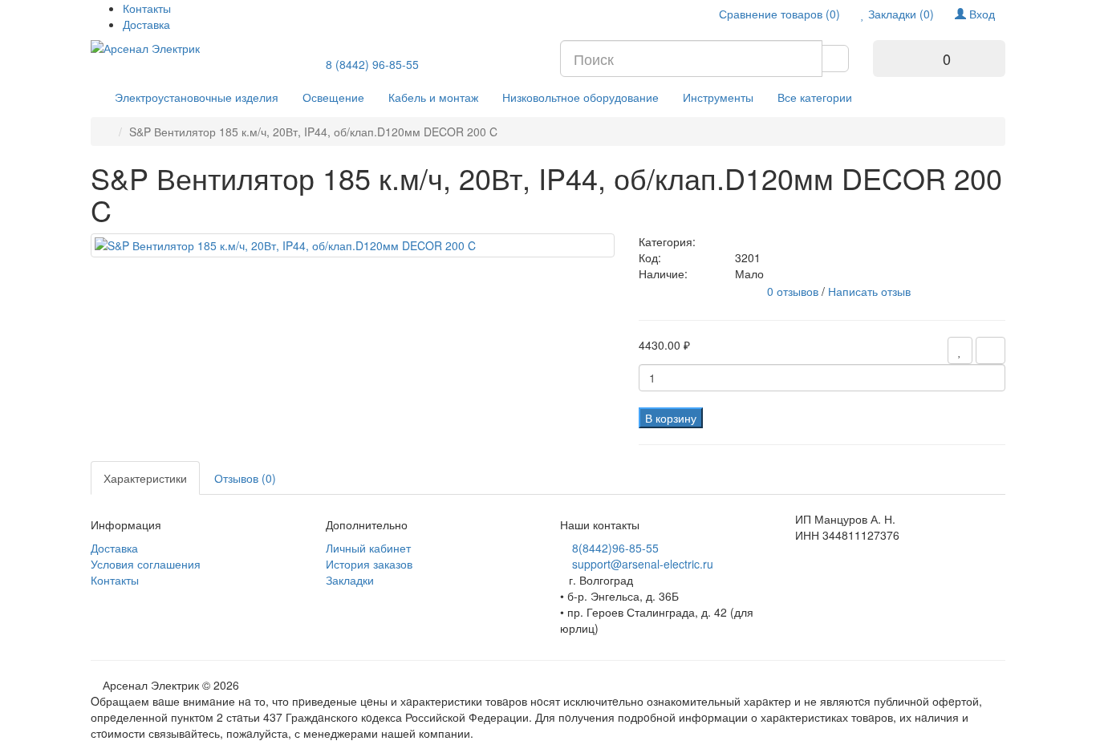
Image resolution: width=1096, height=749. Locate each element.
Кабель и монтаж (433, 97)
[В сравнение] (990, 350)
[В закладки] (960, 350)
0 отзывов (792, 291)
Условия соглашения (146, 564)
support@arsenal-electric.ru (642, 564)
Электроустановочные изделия (196, 97)
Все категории (814, 97)
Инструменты (718, 97)
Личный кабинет (368, 548)
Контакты (147, 8)
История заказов (369, 564)
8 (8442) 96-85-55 (372, 64)
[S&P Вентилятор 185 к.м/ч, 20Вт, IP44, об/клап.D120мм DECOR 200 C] (353, 245)
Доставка (146, 24)
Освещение (333, 97)
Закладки (350, 580)
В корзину (670, 418)
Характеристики (145, 478)
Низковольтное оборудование (580, 97)
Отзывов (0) (245, 478)
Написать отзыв (869, 291)
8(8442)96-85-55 (615, 548)
